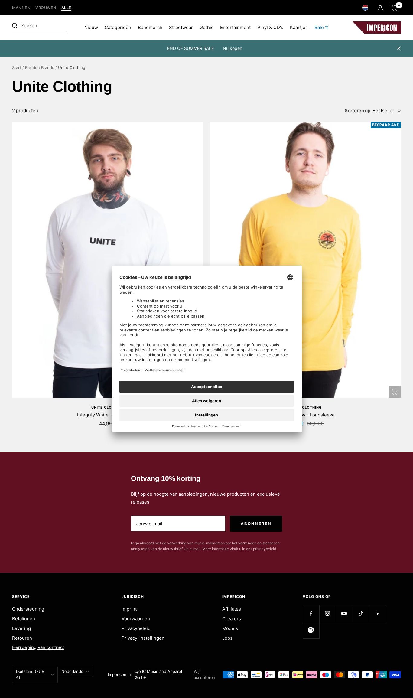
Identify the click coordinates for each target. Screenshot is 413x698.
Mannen (21, 7)
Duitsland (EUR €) (30, 674)
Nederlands (72, 671)
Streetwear (181, 27)
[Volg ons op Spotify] (311, 630)
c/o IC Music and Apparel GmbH (158, 674)
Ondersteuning (28, 609)
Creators (231, 618)
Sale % (321, 27)
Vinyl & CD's (270, 27)
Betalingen (23, 618)
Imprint (129, 609)
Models (230, 628)
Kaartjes (299, 27)
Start (16, 67)
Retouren (22, 638)
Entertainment (235, 27)
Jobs (227, 638)
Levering (21, 628)
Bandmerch (150, 27)
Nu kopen (232, 48)
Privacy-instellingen (143, 638)
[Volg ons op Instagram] (327, 613)
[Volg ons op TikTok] (361, 613)
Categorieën (118, 27)
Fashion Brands (39, 67)
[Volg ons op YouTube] (344, 613)
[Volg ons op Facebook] (311, 613)
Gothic (206, 27)
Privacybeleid (136, 628)
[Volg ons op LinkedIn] (377, 613)
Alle (66, 7)
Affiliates (231, 609)
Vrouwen (46, 7)
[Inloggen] (380, 7)
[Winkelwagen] (395, 8)
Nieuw (91, 27)
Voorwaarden (136, 618)
